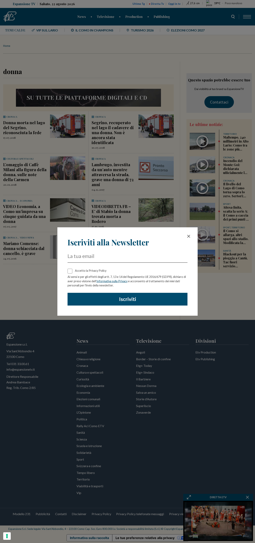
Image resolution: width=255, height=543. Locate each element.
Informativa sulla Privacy (112, 281)
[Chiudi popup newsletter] (188, 236)
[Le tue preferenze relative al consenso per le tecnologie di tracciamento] (7, 536)
